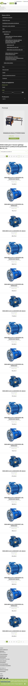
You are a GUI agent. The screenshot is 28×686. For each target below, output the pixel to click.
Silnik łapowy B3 (10, 45)
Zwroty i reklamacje (4, 649)
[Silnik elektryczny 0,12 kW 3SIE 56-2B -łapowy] (14, 301)
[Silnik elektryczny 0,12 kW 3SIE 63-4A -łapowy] (14, 381)
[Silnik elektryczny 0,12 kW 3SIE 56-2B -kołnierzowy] (14, 275)
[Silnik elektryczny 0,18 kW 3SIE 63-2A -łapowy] (14, 621)
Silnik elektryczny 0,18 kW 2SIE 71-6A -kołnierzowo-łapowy (14, 498)
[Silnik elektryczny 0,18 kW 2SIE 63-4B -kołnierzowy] (14, 435)
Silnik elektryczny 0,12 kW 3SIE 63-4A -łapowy (14, 391)
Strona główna (2, 7)
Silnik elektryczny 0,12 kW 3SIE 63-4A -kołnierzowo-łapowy (14, 338)
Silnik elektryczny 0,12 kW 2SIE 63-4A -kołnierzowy (14, 204)
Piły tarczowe (5, 69)
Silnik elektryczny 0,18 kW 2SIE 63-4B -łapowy (14, 471)
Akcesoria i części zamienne (8, 26)
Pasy (3, 66)
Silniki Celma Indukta (8, 63)
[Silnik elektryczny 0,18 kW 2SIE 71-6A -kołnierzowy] (14, 515)
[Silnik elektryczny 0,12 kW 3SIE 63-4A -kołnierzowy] (14, 355)
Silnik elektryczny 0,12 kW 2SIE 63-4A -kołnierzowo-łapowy (14, 178)
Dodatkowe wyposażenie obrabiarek (10, 23)
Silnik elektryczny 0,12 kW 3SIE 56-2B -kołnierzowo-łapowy (14, 258)
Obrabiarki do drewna (7, 17)
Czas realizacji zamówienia (5, 665)
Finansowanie (3, 662)
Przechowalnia (3, 657)
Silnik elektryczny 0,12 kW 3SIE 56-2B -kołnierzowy (14, 284)
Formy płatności (3, 660)
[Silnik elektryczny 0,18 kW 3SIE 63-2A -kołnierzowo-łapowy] (14, 568)
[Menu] (16, 3)
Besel (16, 181)
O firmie (1, 677)
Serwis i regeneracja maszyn (8, 75)
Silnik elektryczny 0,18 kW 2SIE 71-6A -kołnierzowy (14, 525)
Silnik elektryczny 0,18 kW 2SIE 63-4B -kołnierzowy (14, 445)
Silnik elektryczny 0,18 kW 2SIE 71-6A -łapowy (14, 551)
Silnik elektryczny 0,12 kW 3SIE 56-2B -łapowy (14, 311)
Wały (3, 29)
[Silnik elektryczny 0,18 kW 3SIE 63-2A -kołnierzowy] (14, 595)
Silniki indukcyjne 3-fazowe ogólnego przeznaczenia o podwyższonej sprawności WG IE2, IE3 (13, 41)
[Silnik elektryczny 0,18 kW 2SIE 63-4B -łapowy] (14, 461)
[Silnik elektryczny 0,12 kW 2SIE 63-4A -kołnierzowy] (14, 195)
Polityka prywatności (4, 669)
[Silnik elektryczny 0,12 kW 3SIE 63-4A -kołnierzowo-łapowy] (14, 328)
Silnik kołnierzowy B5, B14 (12, 47)
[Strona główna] (3, 3)
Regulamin (2, 651)
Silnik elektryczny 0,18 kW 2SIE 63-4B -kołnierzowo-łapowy (14, 418)
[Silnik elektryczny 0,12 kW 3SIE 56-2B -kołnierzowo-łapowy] (14, 248)
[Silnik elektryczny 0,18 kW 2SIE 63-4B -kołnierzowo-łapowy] (14, 408)
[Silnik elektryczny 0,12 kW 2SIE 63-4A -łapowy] (14, 221)
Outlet (3, 72)
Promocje (5, 78)
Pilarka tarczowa (6, 20)
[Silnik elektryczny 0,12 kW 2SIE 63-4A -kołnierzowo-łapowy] (14, 168)
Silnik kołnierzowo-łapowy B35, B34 (15, 49)
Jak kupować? (3, 671)
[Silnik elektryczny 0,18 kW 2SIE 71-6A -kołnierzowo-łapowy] (14, 488)
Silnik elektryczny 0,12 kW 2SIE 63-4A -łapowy (14, 231)
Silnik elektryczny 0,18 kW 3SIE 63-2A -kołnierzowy (14, 605)
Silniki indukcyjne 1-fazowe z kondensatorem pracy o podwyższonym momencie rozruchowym (14, 58)
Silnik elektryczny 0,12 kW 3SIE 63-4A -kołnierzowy (14, 364)
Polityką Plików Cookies (5, 681)
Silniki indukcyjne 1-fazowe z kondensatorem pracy (11, 53)
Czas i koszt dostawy (4, 664)
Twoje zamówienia (3, 654)
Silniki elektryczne (3, 8)
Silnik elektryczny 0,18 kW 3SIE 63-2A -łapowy (14, 631)
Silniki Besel (6, 34)
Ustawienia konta (3, 656)
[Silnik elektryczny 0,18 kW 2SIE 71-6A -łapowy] (14, 541)
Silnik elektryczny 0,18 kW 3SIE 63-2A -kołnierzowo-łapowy (14, 578)
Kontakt (1, 675)
